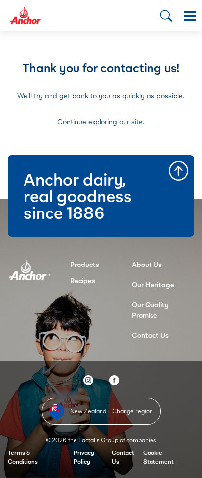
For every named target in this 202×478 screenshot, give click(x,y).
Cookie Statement (158, 457)
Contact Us (150, 335)
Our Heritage (153, 284)
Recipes (82, 280)
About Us (147, 264)
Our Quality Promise (150, 309)
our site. (132, 121)
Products (84, 264)
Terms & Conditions (23, 457)
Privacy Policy (84, 457)
